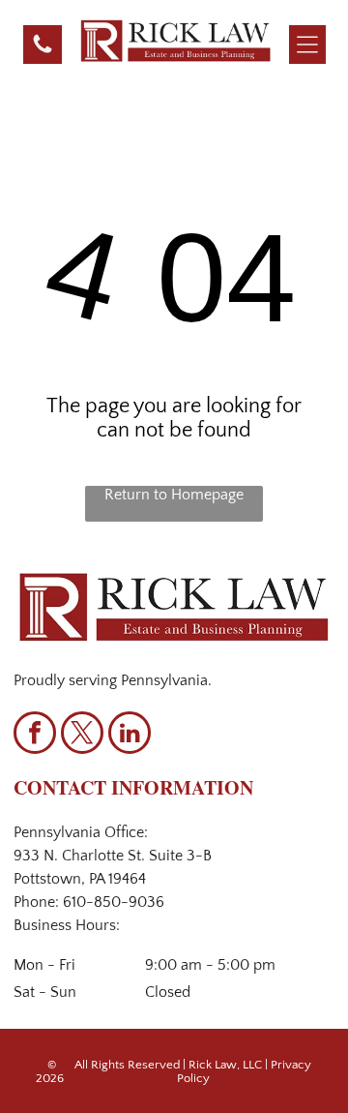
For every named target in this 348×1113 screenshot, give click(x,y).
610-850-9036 (113, 902)
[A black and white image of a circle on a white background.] (42, 51)
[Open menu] (307, 44)
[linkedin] (129, 735)
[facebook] (35, 735)
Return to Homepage (174, 494)
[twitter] (82, 735)
